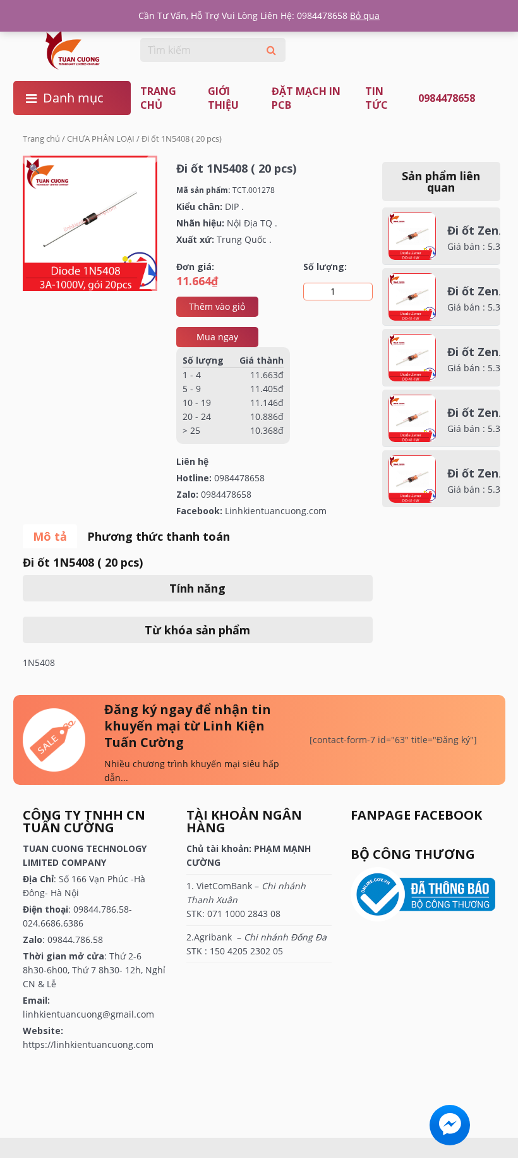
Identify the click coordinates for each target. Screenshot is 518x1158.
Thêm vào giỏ (217, 306)
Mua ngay (217, 337)
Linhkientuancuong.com (276, 511)
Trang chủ (158, 98)
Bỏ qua (365, 15)
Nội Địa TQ (249, 223)
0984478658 (446, 98)
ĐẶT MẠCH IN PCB (306, 98)
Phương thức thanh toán (158, 536)
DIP (232, 206)
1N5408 (39, 662)
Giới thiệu (223, 98)
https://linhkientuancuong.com (88, 1044)
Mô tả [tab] (50, 536)
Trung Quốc (242, 239)
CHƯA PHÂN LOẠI (101, 138)
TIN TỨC (376, 98)
